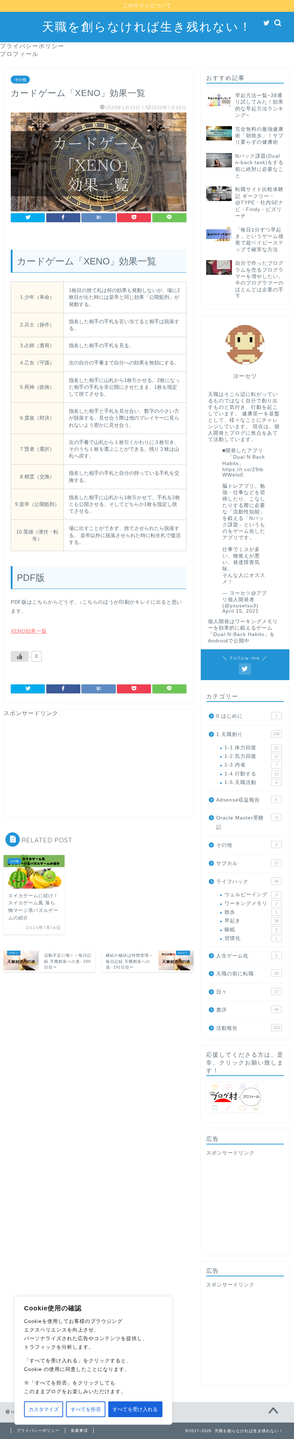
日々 (247, 992)
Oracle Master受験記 (247, 822)
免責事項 (79, 1430)
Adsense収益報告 (247, 800)
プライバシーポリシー (32, 45)
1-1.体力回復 (251, 747)
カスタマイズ (44, 1409)
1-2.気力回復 (251, 756)
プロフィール (19, 53)
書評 (247, 1010)
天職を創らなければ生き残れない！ (147, 26)
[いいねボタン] (20, 656)
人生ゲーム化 (247, 955)
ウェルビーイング (251, 894)
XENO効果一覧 (29, 631)
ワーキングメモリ (251, 903)
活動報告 (248, 1028)
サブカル (247, 863)
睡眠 (251, 929)
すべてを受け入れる (135, 1409)
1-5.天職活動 (251, 782)
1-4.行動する (251, 773)
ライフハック (247, 881)
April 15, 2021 (240, 611)
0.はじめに (247, 716)
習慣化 (251, 938)
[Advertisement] (99, 767)
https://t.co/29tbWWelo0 (243, 472)
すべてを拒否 (86, 1409)
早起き (251, 920)
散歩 (251, 912)
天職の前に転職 (247, 973)
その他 (20, 79)
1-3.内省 (251, 765)
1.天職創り (248, 734)
